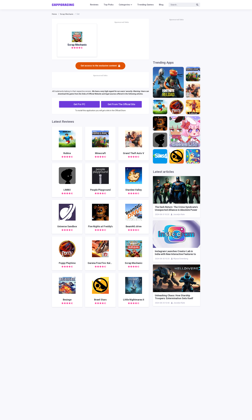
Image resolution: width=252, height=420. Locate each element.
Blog (161, 4)
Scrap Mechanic (66, 14)
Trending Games (145, 4)
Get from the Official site (121, 104)
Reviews (94, 4)
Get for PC (79, 104)
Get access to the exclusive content (99, 65)
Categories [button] (124, 4)
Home (54, 14)
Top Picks (109, 4)
